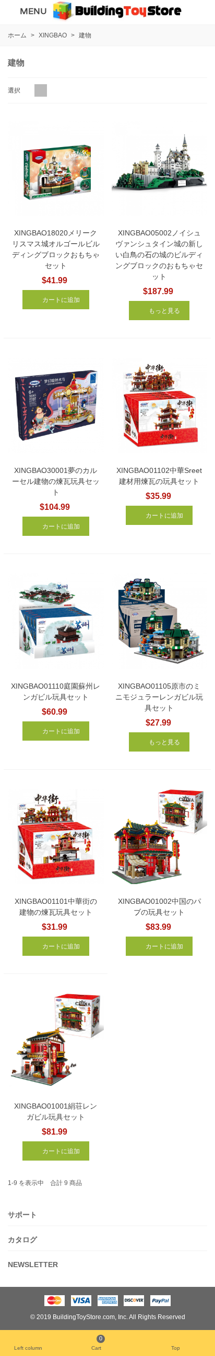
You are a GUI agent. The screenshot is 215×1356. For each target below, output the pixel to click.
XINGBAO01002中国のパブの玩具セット (159, 906)
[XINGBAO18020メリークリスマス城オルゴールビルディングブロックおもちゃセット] (56, 168)
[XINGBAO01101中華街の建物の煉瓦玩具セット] (56, 836)
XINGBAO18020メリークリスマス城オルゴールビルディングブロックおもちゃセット (56, 249)
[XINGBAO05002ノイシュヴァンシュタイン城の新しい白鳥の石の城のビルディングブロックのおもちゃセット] (160, 168)
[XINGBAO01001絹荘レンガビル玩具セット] (56, 1041)
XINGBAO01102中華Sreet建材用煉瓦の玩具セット (159, 475)
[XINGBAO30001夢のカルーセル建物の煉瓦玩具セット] (56, 405)
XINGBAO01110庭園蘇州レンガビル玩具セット (55, 691)
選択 (15, 90)
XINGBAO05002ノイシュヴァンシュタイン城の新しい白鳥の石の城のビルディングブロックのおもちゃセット (159, 255)
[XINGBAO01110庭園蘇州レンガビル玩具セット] (56, 621)
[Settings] (197, 11)
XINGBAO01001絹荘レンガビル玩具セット (55, 1111)
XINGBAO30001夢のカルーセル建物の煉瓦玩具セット (56, 481)
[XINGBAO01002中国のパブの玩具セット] (160, 836)
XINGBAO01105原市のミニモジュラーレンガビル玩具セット (159, 697)
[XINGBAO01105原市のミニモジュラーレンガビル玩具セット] (160, 621)
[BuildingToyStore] (117, 11)
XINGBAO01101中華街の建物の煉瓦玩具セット (56, 906)
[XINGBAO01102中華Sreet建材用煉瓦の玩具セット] (160, 405)
